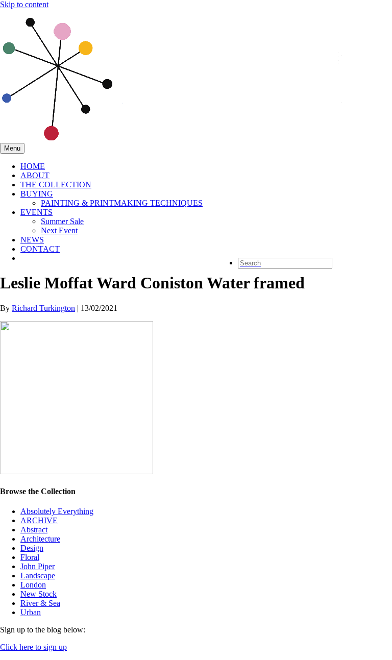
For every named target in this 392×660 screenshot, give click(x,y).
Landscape (37, 575)
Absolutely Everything (56, 511)
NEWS (32, 239)
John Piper (37, 566)
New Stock (38, 594)
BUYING (36, 193)
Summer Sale (62, 221)
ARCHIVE (39, 520)
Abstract (33, 529)
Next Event (59, 230)
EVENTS (36, 212)
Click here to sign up (33, 647)
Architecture (40, 538)
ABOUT (35, 175)
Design (31, 548)
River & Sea (40, 603)
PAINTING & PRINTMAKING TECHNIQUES (122, 203)
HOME (32, 166)
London (33, 584)
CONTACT (40, 249)
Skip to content (24, 4)
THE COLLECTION (55, 184)
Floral (29, 557)
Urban (30, 612)
